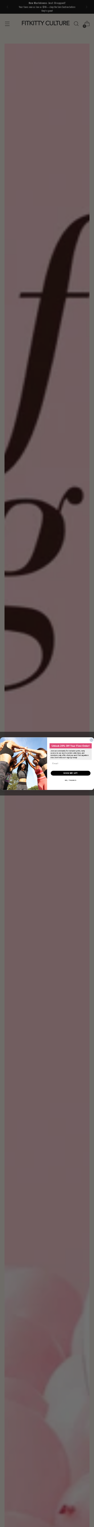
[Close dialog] (91, 739)
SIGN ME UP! (70, 773)
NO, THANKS (70, 780)
